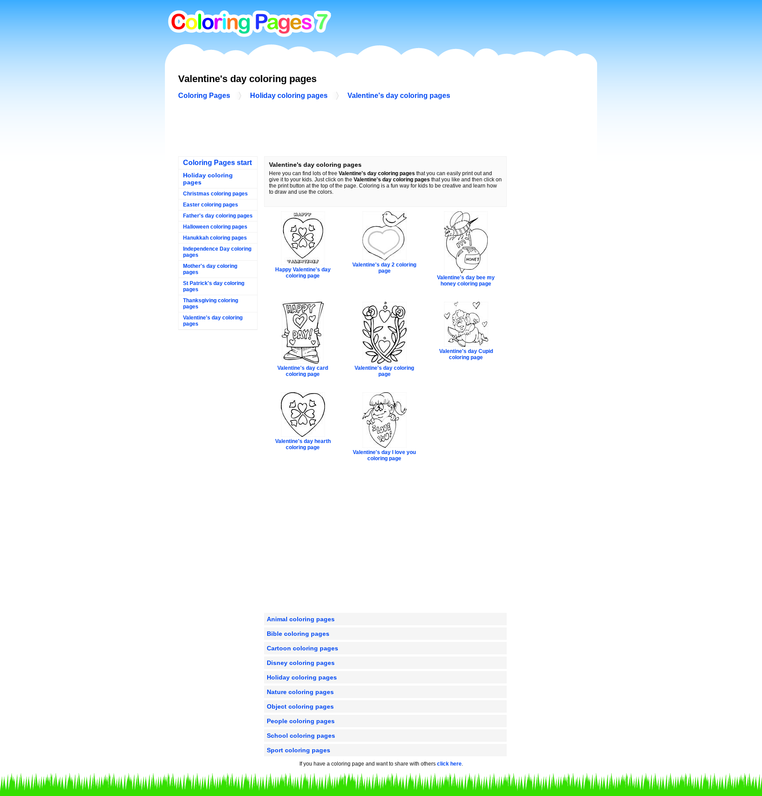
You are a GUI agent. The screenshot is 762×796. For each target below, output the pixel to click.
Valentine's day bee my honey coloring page (466, 280)
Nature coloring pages (300, 691)
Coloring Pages (204, 95)
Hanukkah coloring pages (215, 238)
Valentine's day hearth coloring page (303, 444)
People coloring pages (301, 721)
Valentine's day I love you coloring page (384, 455)
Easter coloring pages (210, 205)
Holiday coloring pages (289, 95)
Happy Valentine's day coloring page (303, 273)
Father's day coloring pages (218, 216)
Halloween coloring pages (215, 227)
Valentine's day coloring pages (398, 95)
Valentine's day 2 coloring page (384, 268)
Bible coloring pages (298, 633)
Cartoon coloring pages (302, 648)
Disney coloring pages (301, 662)
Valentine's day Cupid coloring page (466, 354)
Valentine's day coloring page (384, 371)
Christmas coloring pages (215, 194)
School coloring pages (301, 735)
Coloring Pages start (217, 162)
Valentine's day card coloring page (302, 371)
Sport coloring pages (298, 750)
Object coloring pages (300, 706)
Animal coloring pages (301, 619)
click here (449, 764)
